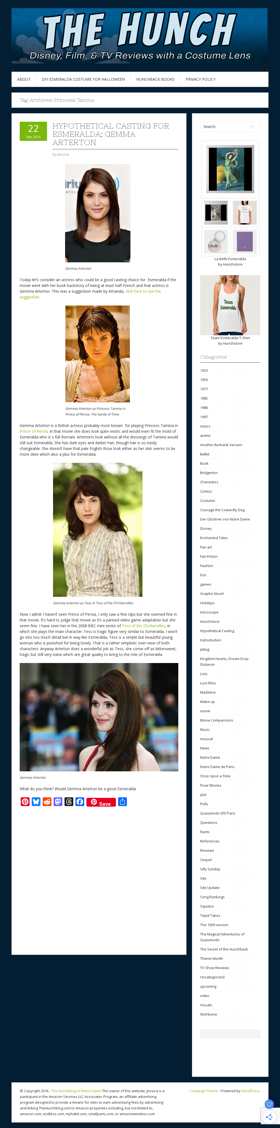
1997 (204, 416)
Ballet (204, 454)
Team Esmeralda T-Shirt (230, 337)
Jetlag (204, 649)
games (205, 584)
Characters (209, 481)
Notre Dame (210, 757)
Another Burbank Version (221, 444)
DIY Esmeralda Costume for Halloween (83, 79)
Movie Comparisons (216, 720)
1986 (204, 407)
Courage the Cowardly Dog (222, 509)
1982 (204, 398)
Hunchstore (233, 264)
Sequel (206, 859)
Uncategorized (212, 977)
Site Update (210, 887)
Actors (205, 426)
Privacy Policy (200, 79)
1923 (204, 370)
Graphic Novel (212, 593)
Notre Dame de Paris (217, 766)
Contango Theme (203, 1090)
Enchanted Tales (214, 537)
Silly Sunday (210, 869)
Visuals (206, 1004)
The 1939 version (214, 924)
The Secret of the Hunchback (224, 949)
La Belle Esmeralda (230, 258)
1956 (204, 379)
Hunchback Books (155, 79)
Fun (203, 574)
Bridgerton (209, 472)
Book (204, 463)
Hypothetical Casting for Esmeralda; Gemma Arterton (110, 134)
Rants (205, 831)
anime (205, 435)
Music (205, 729)
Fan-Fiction (209, 556)
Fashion (206, 565)
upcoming (208, 986)
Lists (204, 673)
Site (203, 878)
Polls (204, 803)
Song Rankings (212, 896)
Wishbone (208, 1014)
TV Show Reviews (214, 967)
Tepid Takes (210, 915)
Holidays (207, 602)
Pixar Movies (210, 785)
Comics (206, 491)
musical (206, 738)
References (210, 841)
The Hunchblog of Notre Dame (76, 1090)
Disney (206, 528)
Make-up (207, 701)
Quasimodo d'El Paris (217, 813)
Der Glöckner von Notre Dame (225, 519)
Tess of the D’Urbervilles (143, 625)
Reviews (207, 850)
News (204, 748)
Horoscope (209, 612)
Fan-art (206, 547)
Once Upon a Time (215, 776)
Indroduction (210, 640)
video (204, 995)
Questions (208, 822)
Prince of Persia (34, 431)
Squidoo (207, 906)
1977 (204, 388)
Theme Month (211, 958)
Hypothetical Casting (217, 630)
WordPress (250, 1090)
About (24, 79)
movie (205, 710)
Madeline (208, 692)
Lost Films (208, 683)
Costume (207, 500)
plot (203, 794)
